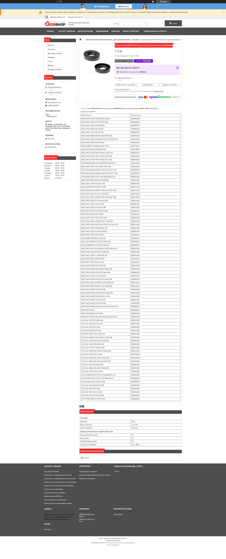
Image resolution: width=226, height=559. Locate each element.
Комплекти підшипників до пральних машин (94, 475)
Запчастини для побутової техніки (99, 40)
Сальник (84, 108)
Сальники (135, 40)
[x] (83, 407)
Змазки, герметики (131, 31)
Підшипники (101, 31)
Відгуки (51, 65)
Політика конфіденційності (126, 543)
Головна (50, 31)
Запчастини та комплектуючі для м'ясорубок (60, 482)
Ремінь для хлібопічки (87, 478)
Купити (124, 61)
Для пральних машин (122, 40)
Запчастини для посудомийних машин (57, 503)
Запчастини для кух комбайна (55, 493)
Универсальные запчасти (155, 31)
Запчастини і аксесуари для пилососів (58, 475)
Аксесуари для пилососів (88, 471)
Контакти (51, 49)
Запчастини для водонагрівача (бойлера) (58, 486)
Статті (50, 61)
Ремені (114, 31)
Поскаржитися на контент (107, 543)
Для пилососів (84, 31)
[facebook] (80, 407)
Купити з (139, 61)
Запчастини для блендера (53, 489)
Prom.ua (124, 538)
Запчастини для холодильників (55, 500)
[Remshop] (54, 23)
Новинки (51, 57)
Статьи (116, 471)
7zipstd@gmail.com (54, 102)
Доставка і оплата (55, 53)
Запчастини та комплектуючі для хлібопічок (60, 478)
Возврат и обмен (54, 69)
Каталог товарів (66, 31)
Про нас (51, 45)
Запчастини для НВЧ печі (53, 496)
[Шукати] (146, 24)
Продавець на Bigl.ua (113, 540)
